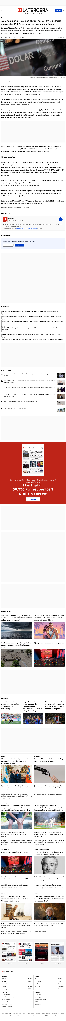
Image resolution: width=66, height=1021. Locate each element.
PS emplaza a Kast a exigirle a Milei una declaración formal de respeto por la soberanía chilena (30, 311)
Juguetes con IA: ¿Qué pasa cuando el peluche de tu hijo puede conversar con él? (49, 924)
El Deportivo (38, 803)
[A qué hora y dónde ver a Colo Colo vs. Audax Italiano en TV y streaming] (11, 718)
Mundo (3, 894)
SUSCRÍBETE (33, 499)
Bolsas (27, 208)
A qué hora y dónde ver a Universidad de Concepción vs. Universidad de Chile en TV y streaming (32, 706)
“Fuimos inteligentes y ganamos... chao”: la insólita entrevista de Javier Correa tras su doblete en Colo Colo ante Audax (49, 842)
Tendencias (5, 803)
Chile (3, 756)
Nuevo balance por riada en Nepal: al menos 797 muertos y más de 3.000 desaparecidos (16, 932)
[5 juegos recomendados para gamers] (49, 658)
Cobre (23, 208)
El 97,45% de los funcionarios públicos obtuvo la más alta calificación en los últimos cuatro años (29, 387)
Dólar (15, 208)
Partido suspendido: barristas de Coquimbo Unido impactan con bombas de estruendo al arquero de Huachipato (49, 808)
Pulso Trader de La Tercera (12, 37)
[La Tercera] (9, 961)
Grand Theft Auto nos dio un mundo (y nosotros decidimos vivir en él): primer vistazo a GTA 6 (49, 618)
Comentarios (14, 81)
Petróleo (19, 208)
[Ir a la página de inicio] (33, 10)
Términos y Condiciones (20, 228)
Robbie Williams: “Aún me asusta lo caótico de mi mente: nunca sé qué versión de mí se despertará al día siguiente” (49, 879)
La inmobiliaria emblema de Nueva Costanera (16, 408)
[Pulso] (25, 961)
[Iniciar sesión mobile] (64, 10)
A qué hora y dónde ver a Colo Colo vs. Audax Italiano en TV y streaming (10, 705)
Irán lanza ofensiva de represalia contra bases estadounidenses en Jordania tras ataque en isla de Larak (32, 339)
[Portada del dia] (33, 475)
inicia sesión (8, 245)
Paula (36, 894)
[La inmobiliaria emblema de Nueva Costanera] (61, 410)
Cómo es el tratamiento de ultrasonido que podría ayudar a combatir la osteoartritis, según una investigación (15, 808)
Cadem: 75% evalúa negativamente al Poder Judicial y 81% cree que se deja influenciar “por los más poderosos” (31, 328)
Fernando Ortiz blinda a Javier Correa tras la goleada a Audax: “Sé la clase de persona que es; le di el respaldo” (49, 834)
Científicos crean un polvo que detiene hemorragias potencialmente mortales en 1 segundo (14, 834)
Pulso (3, 18)
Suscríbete (20, 245)
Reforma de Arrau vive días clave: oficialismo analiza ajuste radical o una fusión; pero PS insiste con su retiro (32, 322)
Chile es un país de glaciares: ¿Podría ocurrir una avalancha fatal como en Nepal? (16, 645)
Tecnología (5, 849)
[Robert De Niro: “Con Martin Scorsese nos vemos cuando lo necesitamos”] (49, 865)
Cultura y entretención (42, 849)
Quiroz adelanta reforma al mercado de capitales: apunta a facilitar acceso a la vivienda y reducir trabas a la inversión (29, 381)
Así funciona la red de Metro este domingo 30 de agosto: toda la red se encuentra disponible (54, 705)
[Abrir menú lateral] (2, 10)
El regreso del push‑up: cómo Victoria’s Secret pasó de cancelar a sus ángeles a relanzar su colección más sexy (16, 842)
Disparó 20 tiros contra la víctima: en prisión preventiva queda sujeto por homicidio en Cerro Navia (31, 334)
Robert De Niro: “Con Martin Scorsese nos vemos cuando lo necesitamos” (48, 853)
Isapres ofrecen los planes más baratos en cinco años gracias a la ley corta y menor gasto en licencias (27, 374)
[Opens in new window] (41, 961)
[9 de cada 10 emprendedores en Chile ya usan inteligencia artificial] (61, 403)
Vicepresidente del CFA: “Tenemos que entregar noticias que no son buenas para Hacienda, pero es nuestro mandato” (29, 395)
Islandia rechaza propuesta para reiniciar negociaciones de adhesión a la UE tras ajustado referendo (31, 316)
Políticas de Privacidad (32, 228)
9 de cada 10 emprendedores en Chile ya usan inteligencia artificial (21, 401)
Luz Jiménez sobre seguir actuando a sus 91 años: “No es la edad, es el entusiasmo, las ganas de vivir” (49, 899)
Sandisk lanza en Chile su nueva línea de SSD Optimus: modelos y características (15, 886)
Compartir (5, 81)
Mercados (10, 208)
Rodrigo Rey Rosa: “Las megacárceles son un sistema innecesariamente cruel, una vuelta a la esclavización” (48, 887)
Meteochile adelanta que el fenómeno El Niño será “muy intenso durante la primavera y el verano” (16, 618)
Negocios (37, 756)
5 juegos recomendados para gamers (49, 643)
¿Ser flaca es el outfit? (40, 932)
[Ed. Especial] (58, 961)
